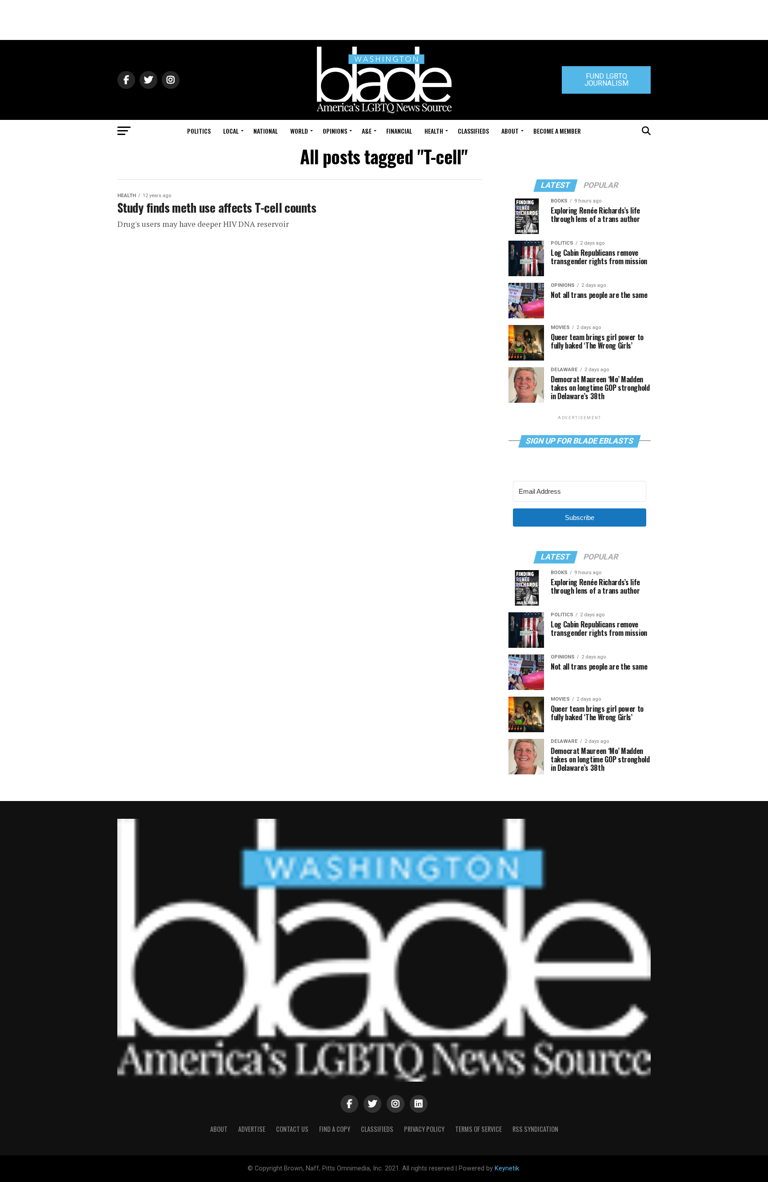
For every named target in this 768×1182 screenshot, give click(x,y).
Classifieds (473, 130)
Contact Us (292, 1129)
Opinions (335, 130)
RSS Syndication (535, 1129)
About (510, 130)
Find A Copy (334, 1129)
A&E (367, 130)
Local (231, 130)
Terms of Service (478, 1129)
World (299, 130)
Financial (399, 130)
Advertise (251, 1129)
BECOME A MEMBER (557, 130)
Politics (199, 130)
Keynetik (507, 1168)
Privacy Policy (424, 1129)
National (265, 130)
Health (433, 130)
